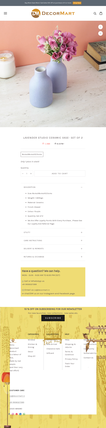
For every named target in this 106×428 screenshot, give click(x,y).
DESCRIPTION (29, 187)
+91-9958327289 (16, 402)
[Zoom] (100, 27)
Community (89, 349)
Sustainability (90, 353)
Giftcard (50, 353)
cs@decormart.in (42, 290)
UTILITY (27, 232)
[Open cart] (101, 13)
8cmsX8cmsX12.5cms (32, 154)
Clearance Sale (53, 349)
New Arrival (52, 344)
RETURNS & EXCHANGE (34, 257)
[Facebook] (9, 414)
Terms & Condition (69, 353)
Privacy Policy (71, 359)
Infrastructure (90, 344)
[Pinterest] (17, 414)
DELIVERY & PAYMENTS (34, 249)
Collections (52, 340)
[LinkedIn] (20, 414)
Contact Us (88, 357)
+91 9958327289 (29, 284)
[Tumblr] (24, 414)
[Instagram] (13, 414)
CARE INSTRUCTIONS (33, 241)
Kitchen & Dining (32, 345)
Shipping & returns (70, 345)
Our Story (88, 340)
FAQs (67, 340)
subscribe (53, 318)
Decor (30, 351)
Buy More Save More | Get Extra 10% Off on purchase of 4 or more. (48, 3)
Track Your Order (69, 365)
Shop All (31, 356)
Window (31, 340)
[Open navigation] (5, 13)
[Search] (95, 13)
